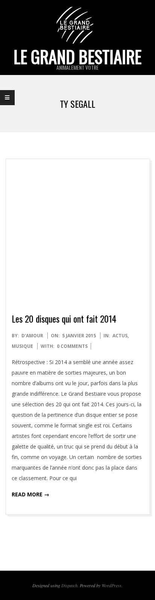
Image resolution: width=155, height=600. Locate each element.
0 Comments (72, 346)
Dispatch (69, 585)
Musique (22, 346)
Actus (120, 335)
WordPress (112, 585)
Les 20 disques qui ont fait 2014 (64, 318)
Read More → (30, 494)
